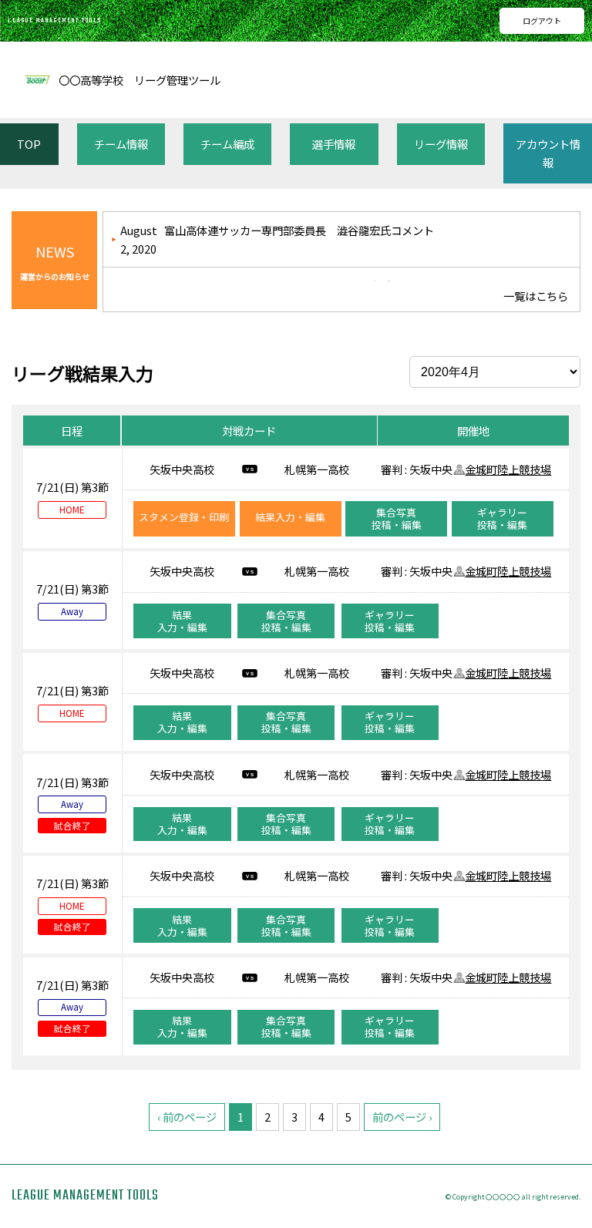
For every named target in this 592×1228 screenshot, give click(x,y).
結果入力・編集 (290, 517)
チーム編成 (227, 144)
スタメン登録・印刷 (184, 517)
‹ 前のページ (187, 1117)
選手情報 (333, 144)
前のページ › (402, 1117)
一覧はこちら (535, 296)
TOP (29, 144)
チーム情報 (121, 144)
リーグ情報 (441, 144)
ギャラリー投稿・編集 (502, 518)
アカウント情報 (548, 153)
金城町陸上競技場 (508, 469)
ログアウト (542, 20)
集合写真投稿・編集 (397, 518)
